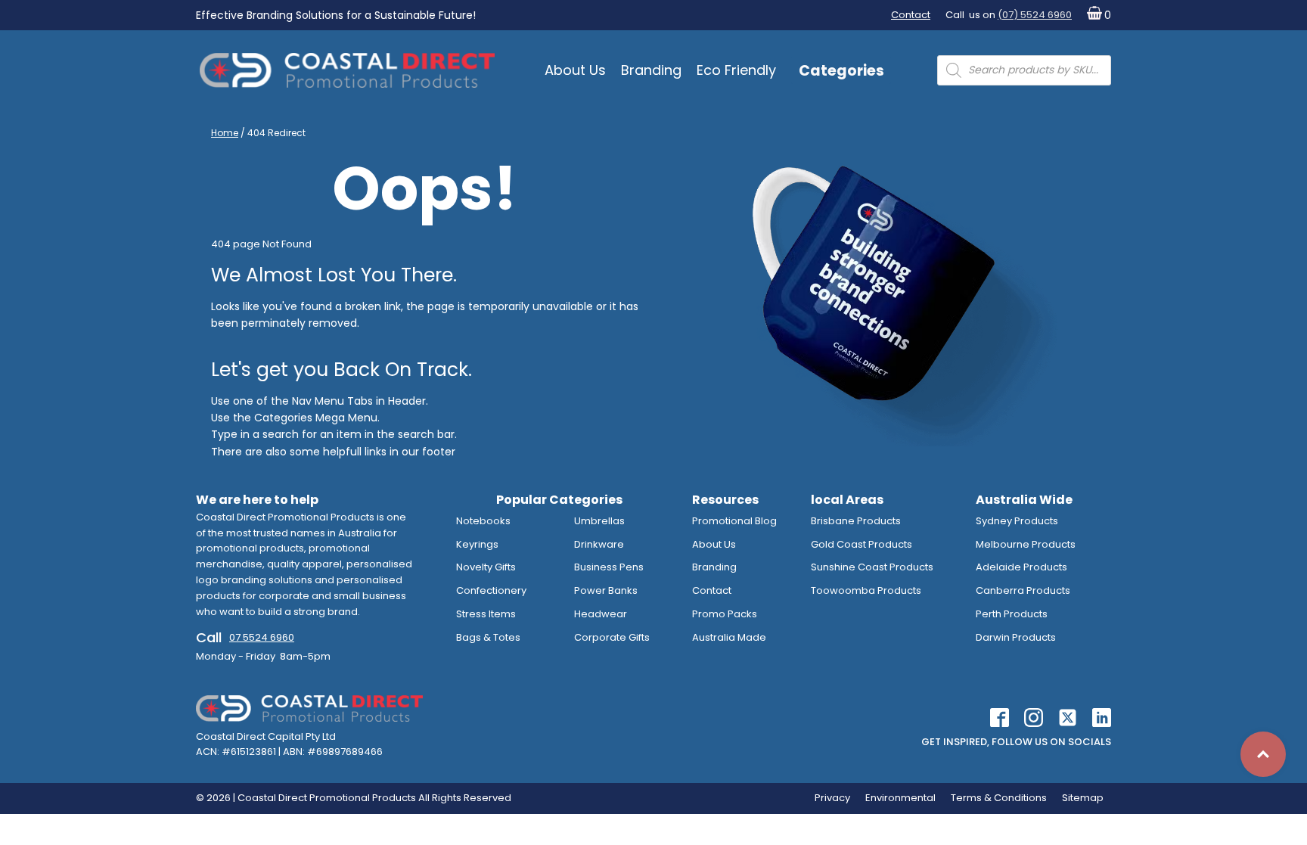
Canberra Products (1023, 590)
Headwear (600, 614)
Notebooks (483, 521)
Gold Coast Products (861, 544)
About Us (575, 70)
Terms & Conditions (999, 798)
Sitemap (1083, 798)
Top (1263, 754)
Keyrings (477, 544)
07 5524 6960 (261, 637)
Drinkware (599, 544)
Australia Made (729, 637)
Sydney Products (1017, 521)
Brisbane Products (856, 521)
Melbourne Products (1026, 544)
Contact (910, 15)
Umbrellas (599, 521)
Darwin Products (1016, 637)
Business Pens (609, 567)
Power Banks (606, 590)
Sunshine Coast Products (872, 567)
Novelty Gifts (486, 567)
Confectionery (491, 590)
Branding (651, 70)
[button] (1095, 15)
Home (224, 132)
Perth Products (1012, 614)
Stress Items (486, 614)
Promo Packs (724, 614)
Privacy (832, 798)
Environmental (900, 798)
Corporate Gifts (612, 637)
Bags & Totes (488, 637)
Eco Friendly (736, 70)
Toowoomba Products (866, 590)
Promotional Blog (734, 521)
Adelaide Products (1021, 567)
